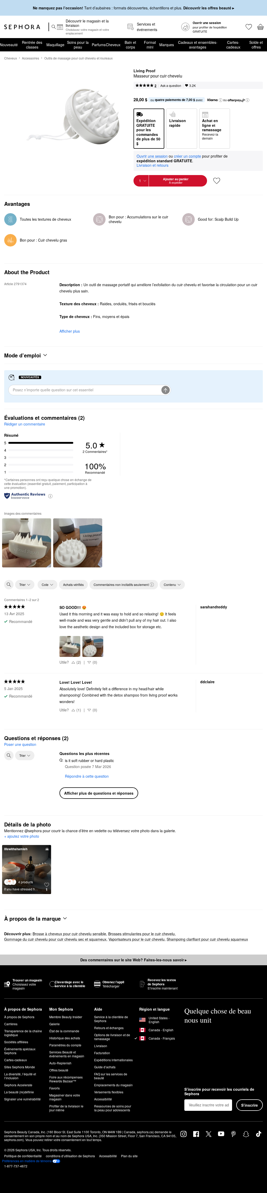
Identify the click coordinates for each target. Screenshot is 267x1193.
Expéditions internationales (113, 1060)
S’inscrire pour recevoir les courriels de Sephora (219, 1091)
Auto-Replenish (60, 1063)
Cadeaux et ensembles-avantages (197, 45)
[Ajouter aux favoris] (216, 180)
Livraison (100, 1046)
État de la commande (64, 1031)
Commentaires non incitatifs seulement (121, 584)
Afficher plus (69, 331)
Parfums (99, 44)
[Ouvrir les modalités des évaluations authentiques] (50, 496)
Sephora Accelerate (18, 1085)
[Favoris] (248, 27)
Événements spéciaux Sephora (19, 1051)
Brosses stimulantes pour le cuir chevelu (141, 933)
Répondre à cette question (87, 776)
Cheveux (113, 44)
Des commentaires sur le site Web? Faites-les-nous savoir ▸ (133, 959)
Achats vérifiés (73, 584)
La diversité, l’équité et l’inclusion (20, 1076)
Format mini (150, 45)
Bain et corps (130, 45)
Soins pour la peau (78, 45)
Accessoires (30, 58)
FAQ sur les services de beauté (110, 1076)
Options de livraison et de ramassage (112, 1037)
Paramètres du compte (65, 1045)
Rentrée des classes (32, 45)
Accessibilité (103, 1099)
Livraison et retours (152, 165)
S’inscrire (249, 1105)
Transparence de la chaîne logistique (23, 1033)
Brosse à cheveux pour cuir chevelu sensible (69, 933)
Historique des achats (64, 1038)
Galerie (54, 1024)
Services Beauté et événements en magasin (66, 1054)
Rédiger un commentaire (24, 424)
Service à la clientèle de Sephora (111, 1019)
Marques (166, 44)
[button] (220, 100)
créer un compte (187, 156)
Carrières (10, 1024)
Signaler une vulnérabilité (22, 1099)
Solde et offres (256, 45)
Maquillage (55, 44)
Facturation (102, 1053)
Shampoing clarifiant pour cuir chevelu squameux (207, 939)
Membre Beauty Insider (65, 1017)
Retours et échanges (109, 1028)
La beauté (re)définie (19, 1092)
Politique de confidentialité (23, 1156)
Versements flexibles (108, 1092)
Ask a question (170, 85)
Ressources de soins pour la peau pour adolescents (112, 1108)
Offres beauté (58, 1070)
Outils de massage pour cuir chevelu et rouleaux (78, 58)
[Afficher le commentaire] (26, 542)
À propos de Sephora (19, 1017)
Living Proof (144, 71)
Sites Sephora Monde (19, 1067)
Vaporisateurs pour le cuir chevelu (136, 939)
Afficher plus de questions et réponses (99, 793)
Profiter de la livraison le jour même (66, 1108)
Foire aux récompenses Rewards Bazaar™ (66, 1079)
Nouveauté (8, 44)
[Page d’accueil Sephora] (22, 27)
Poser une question (20, 744)
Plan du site (129, 1156)
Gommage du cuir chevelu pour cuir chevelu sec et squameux (55, 939)
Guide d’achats (105, 1067)
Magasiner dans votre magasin (64, 1097)
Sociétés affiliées (16, 1042)
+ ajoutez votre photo (21, 836)
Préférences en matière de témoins (27, 1161)
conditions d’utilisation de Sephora (70, 1156)
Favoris (54, 1088)
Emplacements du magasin (113, 1085)
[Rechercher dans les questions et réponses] (9, 755)
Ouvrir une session (152, 156)
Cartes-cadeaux (233, 45)
